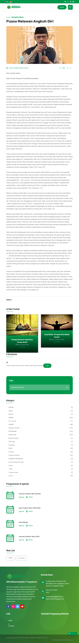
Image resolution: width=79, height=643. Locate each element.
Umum (11, 476)
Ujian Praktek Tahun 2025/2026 (29, 508)
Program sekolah (14, 455)
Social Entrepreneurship (16, 462)
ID (12, 1)
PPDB (10, 448)
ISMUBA (11, 424)
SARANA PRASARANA (16, 459)
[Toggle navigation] (70, 7)
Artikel (11, 411)
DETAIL (22, 347)
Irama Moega (23, 522)
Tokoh (11, 469)
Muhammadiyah (14, 438)
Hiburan (11, 414)
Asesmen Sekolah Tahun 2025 (29, 536)
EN (7, 1)
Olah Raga (12, 441)
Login (47, 365)
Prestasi (11, 452)
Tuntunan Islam (13, 472)
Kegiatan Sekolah (14, 428)
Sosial (10, 465)
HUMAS (11, 418)
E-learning (21, 558)
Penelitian (12, 445)
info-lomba (12, 421)
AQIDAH (11, 407)
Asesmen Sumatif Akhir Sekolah (30, 494)
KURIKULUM (12, 435)
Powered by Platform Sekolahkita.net (62, 640)
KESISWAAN (12, 431)
